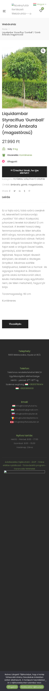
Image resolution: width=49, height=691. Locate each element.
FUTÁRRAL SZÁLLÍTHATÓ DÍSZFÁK (29, 179)
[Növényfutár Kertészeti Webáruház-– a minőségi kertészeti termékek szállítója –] (22, 10)
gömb (24, 184)
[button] (43, 50)
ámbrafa (15, 184)
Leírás (6, 197)
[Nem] (45, 681)
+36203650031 (26, 388)
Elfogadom (12, 687)
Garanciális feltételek (24, 468)
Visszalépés (15, 324)
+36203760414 (35, 384)
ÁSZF (34, 462)
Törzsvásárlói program (34, 465)
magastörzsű (35, 184)
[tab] (24, 197)
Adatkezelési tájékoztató (17, 462)
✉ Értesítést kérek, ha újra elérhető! (25, 172)
